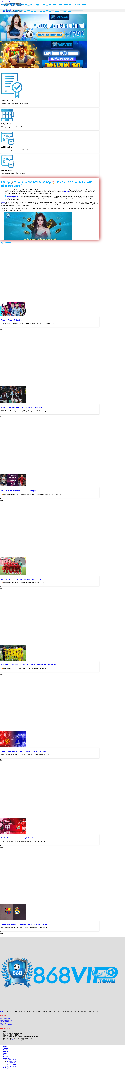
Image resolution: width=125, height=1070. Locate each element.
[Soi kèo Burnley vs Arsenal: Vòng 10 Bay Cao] (13, 833)
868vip (13, 1040)
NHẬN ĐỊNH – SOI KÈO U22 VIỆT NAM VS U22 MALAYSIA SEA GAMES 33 (28, 665)
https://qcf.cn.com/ (12, 196)
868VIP (5, 1047)
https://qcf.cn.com (14, 1032)
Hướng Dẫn (6, 1058)
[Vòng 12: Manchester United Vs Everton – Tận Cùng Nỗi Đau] (13, 747)
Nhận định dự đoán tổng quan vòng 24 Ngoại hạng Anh (21, 407)
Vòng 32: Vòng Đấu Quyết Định (12, 320)
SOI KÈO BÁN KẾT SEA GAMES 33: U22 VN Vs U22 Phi (21, 579)
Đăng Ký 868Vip (11, 1061)
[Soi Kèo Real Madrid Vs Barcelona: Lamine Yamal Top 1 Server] (13, 919)
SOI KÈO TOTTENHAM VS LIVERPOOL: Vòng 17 (18, 491)
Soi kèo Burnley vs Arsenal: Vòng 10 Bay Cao (17, 838)
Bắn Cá (5, 1051)
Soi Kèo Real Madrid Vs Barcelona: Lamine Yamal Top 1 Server (24, 924)
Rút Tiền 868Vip (11, 1066)
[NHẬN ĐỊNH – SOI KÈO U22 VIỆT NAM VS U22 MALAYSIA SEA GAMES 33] (13, 660)
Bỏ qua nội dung (5, 1)
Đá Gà (5, 1055)
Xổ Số (5, 1053)
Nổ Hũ (5, 1050)
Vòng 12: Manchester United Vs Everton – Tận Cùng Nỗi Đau (23, 751)
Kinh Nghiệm (7, 1068)
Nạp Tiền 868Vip (12, 1064)
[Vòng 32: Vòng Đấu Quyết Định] (13, 315)
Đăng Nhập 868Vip (12, 1063)
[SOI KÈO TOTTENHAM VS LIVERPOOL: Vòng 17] (13, 486)
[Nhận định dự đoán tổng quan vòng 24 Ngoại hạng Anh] (13, 403)
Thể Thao (6, 1048)
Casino (5, 1056)
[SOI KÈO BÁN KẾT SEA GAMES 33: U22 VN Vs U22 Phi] (13, 574)
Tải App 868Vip (11, 1060)
